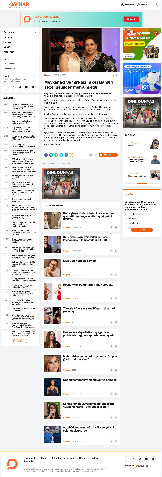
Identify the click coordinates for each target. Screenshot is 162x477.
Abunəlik (28, 461)
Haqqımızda (30, 458)
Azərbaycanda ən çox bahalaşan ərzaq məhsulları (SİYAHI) (24, 232)
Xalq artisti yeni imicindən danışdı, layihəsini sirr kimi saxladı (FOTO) (23, 249)
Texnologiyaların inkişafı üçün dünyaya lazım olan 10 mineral (24, 153)
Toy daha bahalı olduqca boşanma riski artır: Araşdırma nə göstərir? (22, 129)
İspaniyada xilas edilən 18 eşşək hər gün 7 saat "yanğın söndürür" (24, 138)
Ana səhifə (9, 32)
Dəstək (83, 458)
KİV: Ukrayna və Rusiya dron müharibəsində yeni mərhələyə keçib (24, 224)
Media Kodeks (9, 68)
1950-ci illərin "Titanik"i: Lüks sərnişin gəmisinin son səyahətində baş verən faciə (24, 169)
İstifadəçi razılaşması (63, 458)
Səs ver (141, 230)
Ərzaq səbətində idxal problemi (21, 200)
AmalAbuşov (130, 173)
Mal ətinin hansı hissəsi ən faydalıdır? (23, 309)
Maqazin (66, 227)
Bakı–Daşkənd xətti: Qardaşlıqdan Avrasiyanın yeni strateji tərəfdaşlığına (23, 317)
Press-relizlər (9, 64)
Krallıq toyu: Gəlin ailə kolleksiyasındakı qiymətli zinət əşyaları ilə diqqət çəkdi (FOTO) (24, 208)
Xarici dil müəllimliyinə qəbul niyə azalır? (22, 122)
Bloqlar (7, 59)
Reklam (95, 458)
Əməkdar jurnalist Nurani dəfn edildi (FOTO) (22, 286)
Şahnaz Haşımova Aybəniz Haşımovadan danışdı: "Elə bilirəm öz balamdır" (23, 333)
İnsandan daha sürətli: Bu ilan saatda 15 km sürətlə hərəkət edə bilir (23, 106)
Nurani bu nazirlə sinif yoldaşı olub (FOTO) (21, 217)
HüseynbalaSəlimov (133, 157)
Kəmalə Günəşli (65, 164)
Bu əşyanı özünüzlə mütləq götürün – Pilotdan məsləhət (24, 280)
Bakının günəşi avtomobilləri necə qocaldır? (24, 145)
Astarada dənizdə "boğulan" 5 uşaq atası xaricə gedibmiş (24, 257)
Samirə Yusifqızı (49, 164)
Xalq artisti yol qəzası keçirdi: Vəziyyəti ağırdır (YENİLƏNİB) (22, 294)
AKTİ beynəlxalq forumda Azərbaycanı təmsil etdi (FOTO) (23, 192)
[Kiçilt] (109, 75)
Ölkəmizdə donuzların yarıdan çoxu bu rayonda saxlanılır (22, 302)
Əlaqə (44, 458)
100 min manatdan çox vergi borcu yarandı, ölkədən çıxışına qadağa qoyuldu (24, 161)
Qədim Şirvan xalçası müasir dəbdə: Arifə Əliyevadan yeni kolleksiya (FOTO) (24, 272)
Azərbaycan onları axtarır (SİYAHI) (22, 177)
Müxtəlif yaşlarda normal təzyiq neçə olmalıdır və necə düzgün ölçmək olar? (23, 115)
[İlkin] (113, 75)
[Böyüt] (116, 75)
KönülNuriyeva (131, 143)
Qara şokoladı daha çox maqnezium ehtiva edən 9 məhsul (23, 241)
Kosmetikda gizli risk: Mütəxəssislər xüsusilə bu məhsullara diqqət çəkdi (23, 184)
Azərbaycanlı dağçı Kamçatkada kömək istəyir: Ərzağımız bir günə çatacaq (24, 325)
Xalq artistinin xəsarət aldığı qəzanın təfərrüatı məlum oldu (24, 264)
